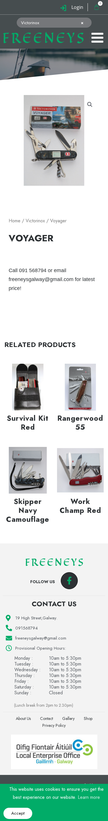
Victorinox (35, 220)
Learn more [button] (89, 797)
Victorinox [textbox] (52, 23)
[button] (90, 104)
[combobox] (54, 23)
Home (14, 220)
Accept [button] (17, 813)
